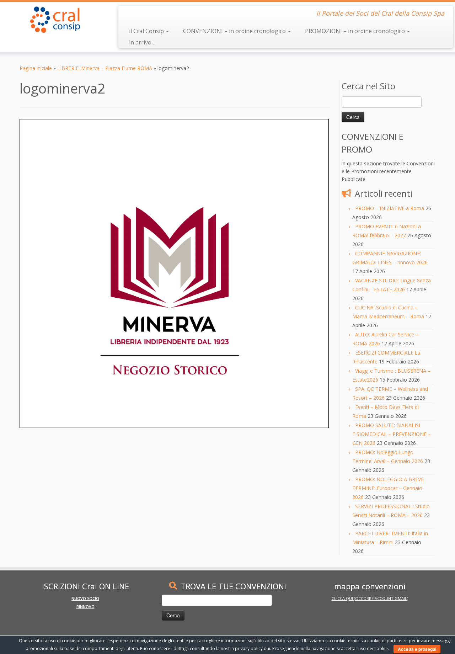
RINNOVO (85, 606)
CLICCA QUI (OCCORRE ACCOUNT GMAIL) (370, 598)
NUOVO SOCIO (85, 598)
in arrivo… (142, 42)
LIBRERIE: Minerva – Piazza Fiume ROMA (104, 68)
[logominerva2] (174, 273)
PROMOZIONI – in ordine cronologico (355, 31)
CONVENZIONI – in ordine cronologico (235, 31)
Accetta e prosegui (417, 649)
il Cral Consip (147, 31)
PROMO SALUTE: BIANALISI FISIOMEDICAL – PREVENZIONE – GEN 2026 (391, 434)
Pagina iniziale (36, 68)
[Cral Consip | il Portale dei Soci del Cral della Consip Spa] (52, 19)
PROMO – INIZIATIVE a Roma (389, 208)
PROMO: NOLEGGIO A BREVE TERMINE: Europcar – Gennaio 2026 (388, 488)
